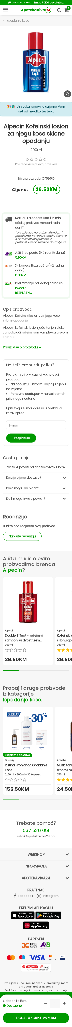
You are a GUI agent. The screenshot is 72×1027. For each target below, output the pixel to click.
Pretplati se (21, 438)
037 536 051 (36, 830)
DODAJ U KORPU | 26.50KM (36, 1018)
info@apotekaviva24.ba (36, 836)
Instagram (50, 896)
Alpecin (12, 570)
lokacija (20, 288)
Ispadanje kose (22, 699)
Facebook (25, 896)
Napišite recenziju (22, 536)
